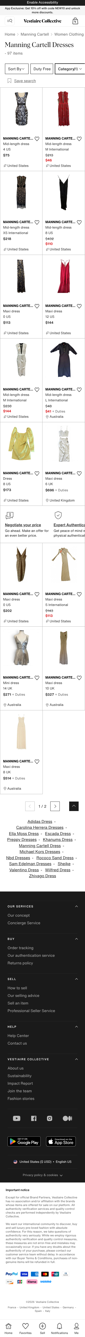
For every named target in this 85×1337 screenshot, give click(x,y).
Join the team (20, 1091)
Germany (68, 1307)
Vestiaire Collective (28, 1059)
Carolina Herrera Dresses (40, 827)
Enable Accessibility (42, 2)
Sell (12, 979)
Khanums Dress (57, 840)
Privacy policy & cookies (40, 1175)
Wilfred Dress (57, 870)
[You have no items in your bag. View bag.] (75, 21)
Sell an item (18, 1003)
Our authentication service (31, 955)
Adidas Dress (39, 822)
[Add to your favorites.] (37, 139)
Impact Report (20, 1083)
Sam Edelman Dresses (30, 864)
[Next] (55, 806)
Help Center (18, 1035)
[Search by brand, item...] (10, 20)
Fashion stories (21, 1098)
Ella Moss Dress (24, 834)
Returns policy (20, 963)
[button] (75, 21)
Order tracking (21, 948)
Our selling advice (23, 995)
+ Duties (58, 411)
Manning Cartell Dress (40, 846)
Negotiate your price (23, 525)
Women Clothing (69, 34)
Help (12, 1027)
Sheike (64, 864)
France (12, 1307)
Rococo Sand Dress (54, 858)
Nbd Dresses (18, 858)
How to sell (17, 988)
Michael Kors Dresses (40, 852)
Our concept (19, 915)
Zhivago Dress (42, 876)
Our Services (21, 907)
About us (16, 1068)
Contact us (17, 1043)
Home (10, 34)
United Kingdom (29, 1307)
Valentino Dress (24, 870)
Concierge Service (24, 923)
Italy (47, 1311)
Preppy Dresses (22, 840)
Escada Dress (58, 834)
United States (51, 1307)
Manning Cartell (35, 34)
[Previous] (30, 806)
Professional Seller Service (31, 1010)
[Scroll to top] (74, 806)
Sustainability (20, 1076)
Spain (38, 1311)
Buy (11, 939)
